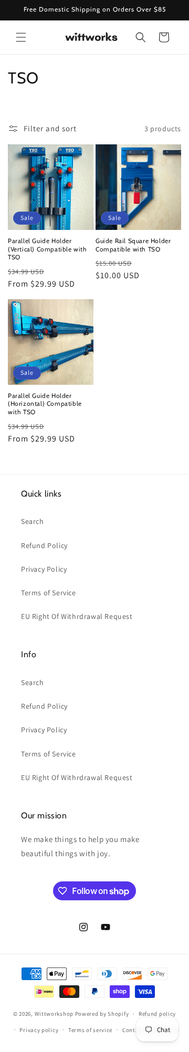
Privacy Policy (44, 569)
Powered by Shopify (102, 1013)
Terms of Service (48, 592)
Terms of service (90, 1030)
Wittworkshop (54, 1013)
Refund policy (157, 1013)
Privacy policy (38, 1030)
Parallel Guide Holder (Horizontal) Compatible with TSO (45, 404)
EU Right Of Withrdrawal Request (77, 616)
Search (32, 521)
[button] (21, 37)
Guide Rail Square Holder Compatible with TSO (133, 245)
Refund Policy (44, 545)
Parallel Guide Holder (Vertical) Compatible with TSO (47, 249)
